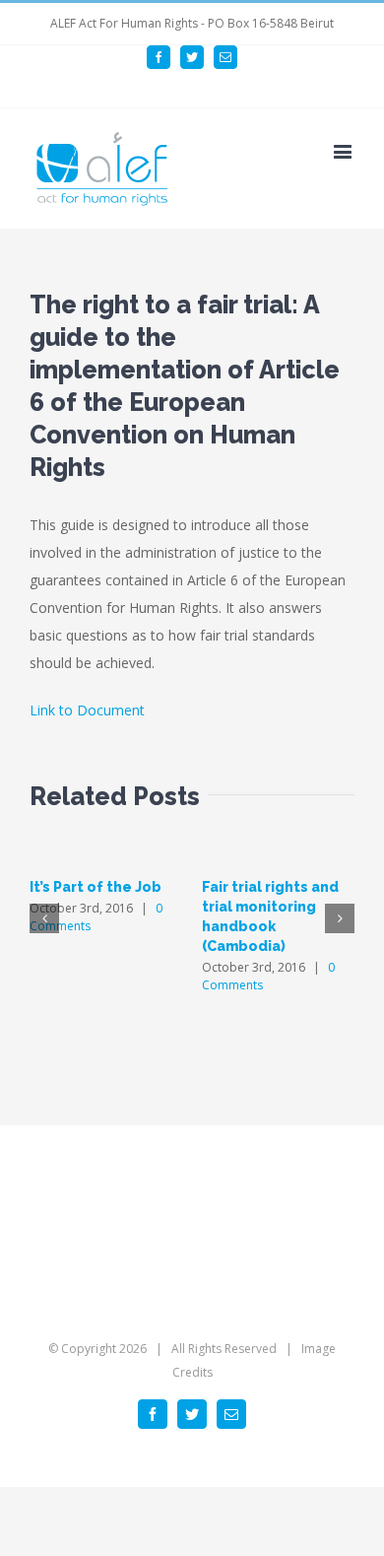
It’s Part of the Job (95, 887)
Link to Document (87, 710)
